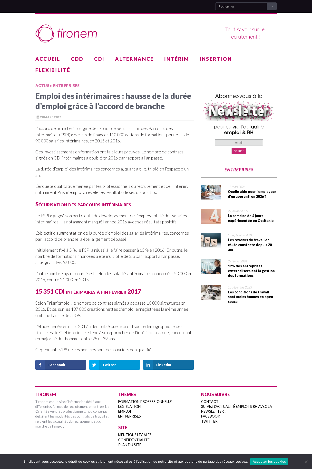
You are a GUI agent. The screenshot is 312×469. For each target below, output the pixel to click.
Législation (129, 406)
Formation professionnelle (145, 401)
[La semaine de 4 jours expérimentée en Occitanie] (211, 220)
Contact (209, 401)
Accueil (47, 59)
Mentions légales (135, 435)
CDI (99, 59)
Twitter (209, 421)
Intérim (176, 59)
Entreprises (129, 416)
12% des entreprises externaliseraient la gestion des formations (251, 271)
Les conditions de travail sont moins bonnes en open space (250, 297)
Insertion (216, 59)
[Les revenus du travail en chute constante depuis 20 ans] (211, 244)
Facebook (210, 416)
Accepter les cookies (269, 461)
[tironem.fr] (156, 33)
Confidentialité (134, 440)
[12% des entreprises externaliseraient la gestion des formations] (211, 270)
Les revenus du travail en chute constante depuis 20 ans (250, 244)
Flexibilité (52, 70)
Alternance (134, 59)
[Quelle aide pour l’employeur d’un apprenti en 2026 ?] (211, 196)
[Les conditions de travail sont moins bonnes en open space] (211, 296)
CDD (77, 59)
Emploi (124, 411)
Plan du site (129, 445)
